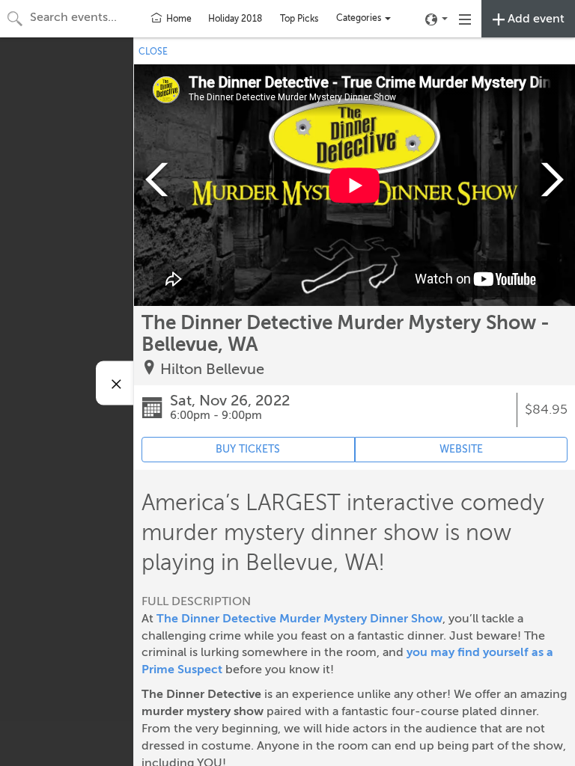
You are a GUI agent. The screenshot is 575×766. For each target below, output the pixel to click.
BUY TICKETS (248, 449)
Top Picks (299, 18)
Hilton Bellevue (212, 369)
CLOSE (153, 51)
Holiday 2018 (235, 18)
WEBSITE (461, 449)
